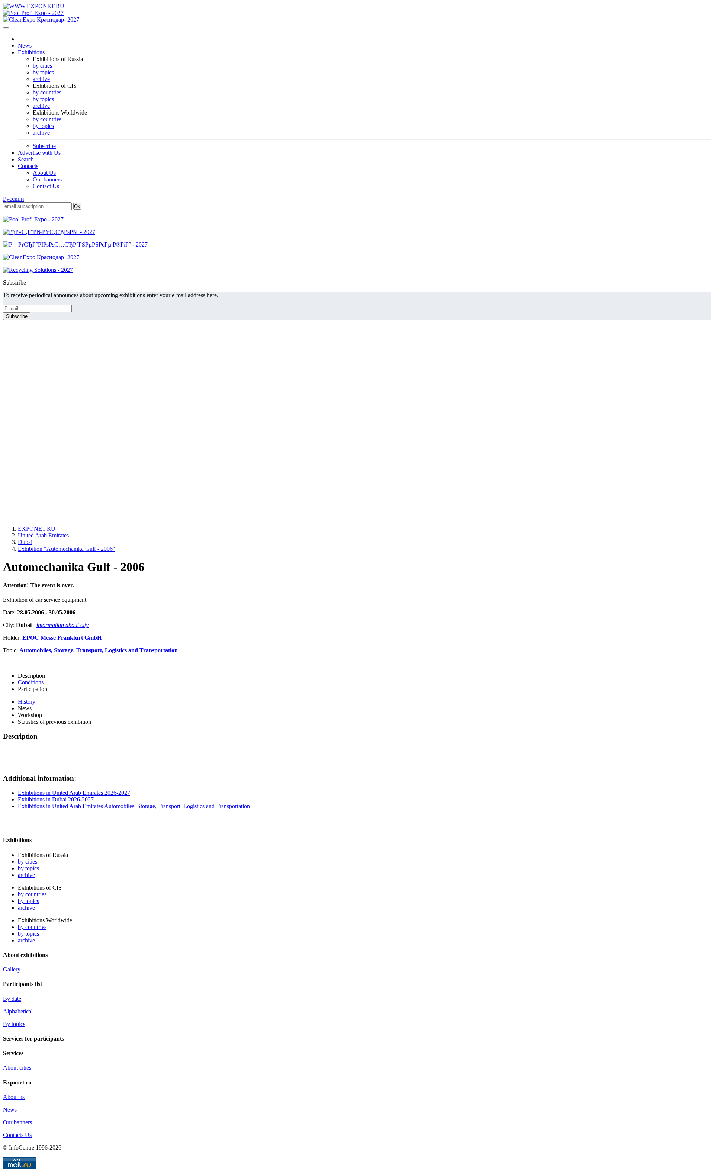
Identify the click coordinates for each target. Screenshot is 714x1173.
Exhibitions (31, 52)
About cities (17, 1067)
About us (14, 1097)
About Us (44, 173)
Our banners (47, 179)
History (26, 701)
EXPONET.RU (36, 529)
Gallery (11, 969)
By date (12, 999)
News (25, 45)
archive (41, 79)
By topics (14, 1024)
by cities (42, 65)
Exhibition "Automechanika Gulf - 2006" (66, 549)
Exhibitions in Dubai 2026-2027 (56, 799)
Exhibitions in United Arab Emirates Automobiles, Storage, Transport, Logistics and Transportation (134, 806)
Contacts (28, 166)
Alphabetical (18, 1011)
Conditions (31, 682)
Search (26, 159)
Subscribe (44, 146)
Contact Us (46, 186)
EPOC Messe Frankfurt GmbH (62, 637)
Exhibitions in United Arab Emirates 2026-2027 (74, 793)
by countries (47, 92)
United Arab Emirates (43, 535)
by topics (43, 72)
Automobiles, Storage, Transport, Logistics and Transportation (98, 650)
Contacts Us (17, 1135)
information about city (62, 625)
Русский (13, 199)
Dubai (25, 542)
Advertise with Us (39, 153)
